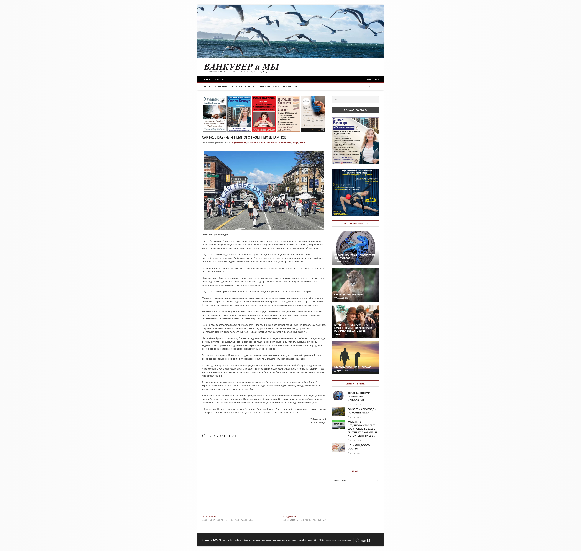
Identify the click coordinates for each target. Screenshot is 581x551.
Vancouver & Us (210, 539)
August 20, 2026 (342, 371)
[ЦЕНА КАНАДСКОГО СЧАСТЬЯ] (338, 447)
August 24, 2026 (342, 261)
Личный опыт (252, 143)
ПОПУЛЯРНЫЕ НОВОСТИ (269, 143)
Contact (250, 86)
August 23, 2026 (342, 298)
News (207, 86)
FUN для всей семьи (238, 143)
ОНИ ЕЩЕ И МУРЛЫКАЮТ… (349, 294)
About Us (236, 86)
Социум (295, 143)
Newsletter (290, 86)
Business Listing (269, 86)
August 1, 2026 (355, 453)
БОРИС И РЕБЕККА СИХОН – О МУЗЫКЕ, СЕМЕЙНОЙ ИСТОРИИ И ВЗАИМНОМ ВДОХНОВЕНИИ (353, 327)
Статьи (302, 143)
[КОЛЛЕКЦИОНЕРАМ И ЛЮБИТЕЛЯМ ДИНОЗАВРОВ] (355, 248)
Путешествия (286, 143)
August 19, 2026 (355, 440)
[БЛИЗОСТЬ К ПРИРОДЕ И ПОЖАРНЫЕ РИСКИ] (338, 411)
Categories (220, 86)
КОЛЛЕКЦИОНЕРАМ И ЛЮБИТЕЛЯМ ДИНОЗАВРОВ (354, 256)
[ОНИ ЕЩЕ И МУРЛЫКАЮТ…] (355, 285)
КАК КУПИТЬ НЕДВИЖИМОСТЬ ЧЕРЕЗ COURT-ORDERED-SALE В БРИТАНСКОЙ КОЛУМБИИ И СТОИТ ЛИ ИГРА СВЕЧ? (362, 428)
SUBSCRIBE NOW (373, 79)
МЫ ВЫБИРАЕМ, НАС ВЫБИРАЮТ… (353, 366)
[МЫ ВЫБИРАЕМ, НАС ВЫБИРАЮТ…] (355, 357)
